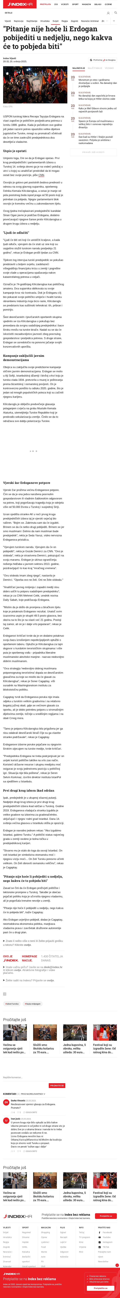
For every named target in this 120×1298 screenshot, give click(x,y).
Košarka (26, 1252)
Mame (44, 1252)
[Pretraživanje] (114, 13)
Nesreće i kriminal (90, 21)
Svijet (55, 21)
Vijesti (65, 4)
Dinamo (25, 1237)
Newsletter (103, 1261)
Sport (75, 4)
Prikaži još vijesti (93, 152)
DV (6, 1102)
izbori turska (11, 1004)
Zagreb (74, 21)
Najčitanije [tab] (95, 68)
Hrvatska (45, 21)
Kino (81, 1242)
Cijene (108, 4)
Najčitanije (32, 21)
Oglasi (97, 4)
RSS (81, 1252)
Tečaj (81, 1232)
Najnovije (18, 21)
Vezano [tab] (109, 68)
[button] (7, 1031)
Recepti (63, 1237)
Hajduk (25, 1242)
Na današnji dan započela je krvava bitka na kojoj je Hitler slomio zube (97, 95)
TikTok (106, 1247)
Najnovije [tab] (78, 68)
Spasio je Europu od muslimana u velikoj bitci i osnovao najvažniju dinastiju (96, 123)
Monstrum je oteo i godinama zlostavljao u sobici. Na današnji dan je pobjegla (98, 82)
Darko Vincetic (18, 1100)
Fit (42, 1261)
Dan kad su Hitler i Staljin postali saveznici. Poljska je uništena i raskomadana (96, 139)
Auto (43, 1257)
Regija (65, 21)
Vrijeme (82, 1247)
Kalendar (7, 1266)
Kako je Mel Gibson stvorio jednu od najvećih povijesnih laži (97, 108)
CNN (41, 175)
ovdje (17, 970)
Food (43, 1247)
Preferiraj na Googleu (104, 60)
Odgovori (64, 1252)
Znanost (7, 1261)
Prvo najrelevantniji (32, 1094)
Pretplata (45, 4)
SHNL (25, 1247)
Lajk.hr (63, 1242)
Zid (56, 4)
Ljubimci (45, 1242)
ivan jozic (15, 1118)
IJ (6, 1120)
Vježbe (63, 1247)
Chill (43, 1266)
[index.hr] (20, 4)
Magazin (46, 1227)
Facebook (107, 1232)
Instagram (107, 1242)
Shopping (45, 1232)
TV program (84, 1237)
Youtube (107, 1237)
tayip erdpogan (32, 1004)
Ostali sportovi (29, 1266)
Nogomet (26, 1232)
